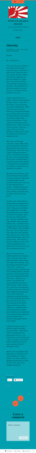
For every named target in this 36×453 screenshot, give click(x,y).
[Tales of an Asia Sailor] (18, 13)
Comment (23, 438)
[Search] (21, 1)
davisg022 (24, 49)
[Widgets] (15, 1)
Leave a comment (12, 51)
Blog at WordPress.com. (18, 448)
